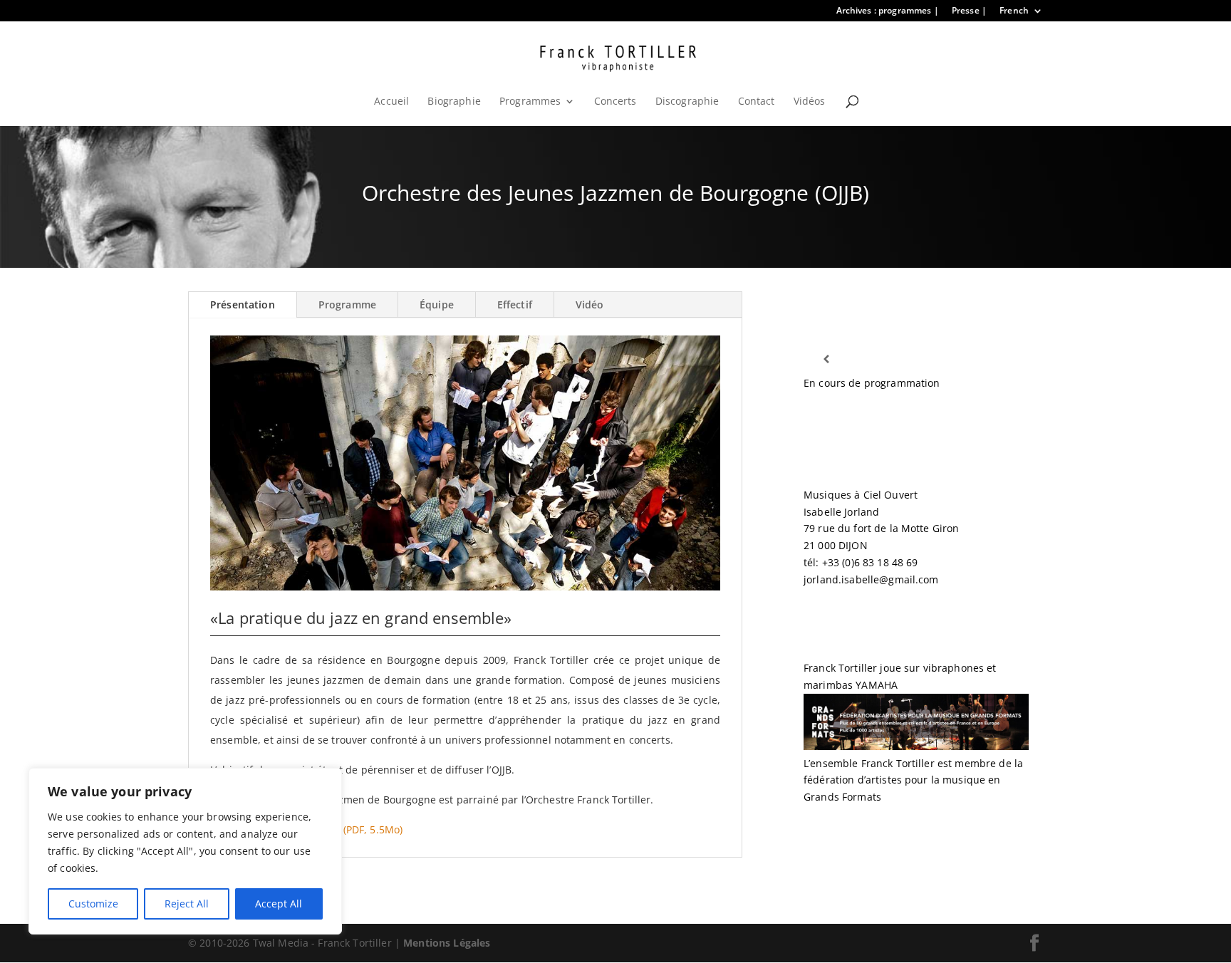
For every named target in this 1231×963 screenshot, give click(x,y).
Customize (93, 903)
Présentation (242, 304)
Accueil (391, 102)
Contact (756, 102)
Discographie (687, 102)
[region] (185, 851)
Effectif (514, 304)
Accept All (278, 903)
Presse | (969, 11)
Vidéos (810, 102)
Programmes (530, 102)
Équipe (437, 304)
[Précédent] (826, 359)
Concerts (615, 102)
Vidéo (590, 304)
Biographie (453, 102)
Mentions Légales (446, 942)
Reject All (187, 903)
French (1014, 11)
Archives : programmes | (887, 11)
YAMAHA (877, 685)
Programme (347, 304)
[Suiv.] (1006, 359)
